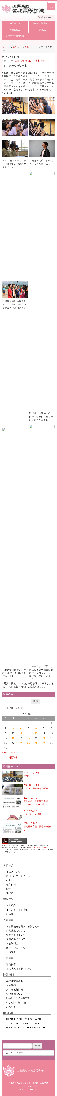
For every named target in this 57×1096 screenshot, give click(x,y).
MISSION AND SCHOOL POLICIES (26, 1027)
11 (21, 733)
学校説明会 (12, 943)
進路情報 (8, 958)
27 (36, 743)
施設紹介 (11, 893)
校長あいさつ (13, 871)
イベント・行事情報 (17, 909)
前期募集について (15, 930)
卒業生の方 (15, 30)
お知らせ (20, 60)
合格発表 (11, 952)
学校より (30, 60)
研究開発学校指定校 (15, 36)
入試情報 (8, 920)
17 (13, 738)
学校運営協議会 (14, 981)
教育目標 (11, 884)
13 (36, 733)
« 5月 (4, 752)
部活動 (9, 914)
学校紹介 (8, 865)
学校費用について (15, 994)
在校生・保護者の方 (42, 23)
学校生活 (8, 899)
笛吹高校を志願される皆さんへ (23, 926)
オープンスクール (15, 947)
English (8, 1012)
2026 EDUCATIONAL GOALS (22, 1023)
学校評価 (11, 985)
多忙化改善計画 (14, 989)
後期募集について (15, 935)
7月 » (12, 752)
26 (28, 743)
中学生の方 (15, 23)
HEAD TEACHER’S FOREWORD (24, 1019)
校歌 (8, 880)
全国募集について (15, 939)
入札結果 (11, 1006)
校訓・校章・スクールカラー (21, 876)
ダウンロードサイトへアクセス (42, 847)
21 (44, 738)
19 (28, 738)
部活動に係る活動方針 (18, 998)
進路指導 (11, 964)
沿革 (8, 888)
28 (44, 743)
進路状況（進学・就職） (19, 968)
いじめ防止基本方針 (17, 1002)
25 (21, 743)
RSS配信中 (11, 757)
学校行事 (40, 60)
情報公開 (8, 974)
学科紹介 (11, 905)
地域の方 (42, 30)
